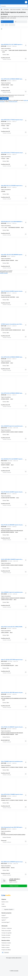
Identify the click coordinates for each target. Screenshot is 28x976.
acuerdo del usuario (13, 101)
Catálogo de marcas (6, 937)
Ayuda (3, 904)
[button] (26, 2)
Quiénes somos (5, 901)
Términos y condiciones (7, 928)
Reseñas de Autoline (6, 935)
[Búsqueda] (26, 6)
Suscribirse (4, 98)
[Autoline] (1, 9)
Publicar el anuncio (14, 885)
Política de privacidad (6, 930)
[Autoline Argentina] (8, 2)
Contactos (4, 906)
